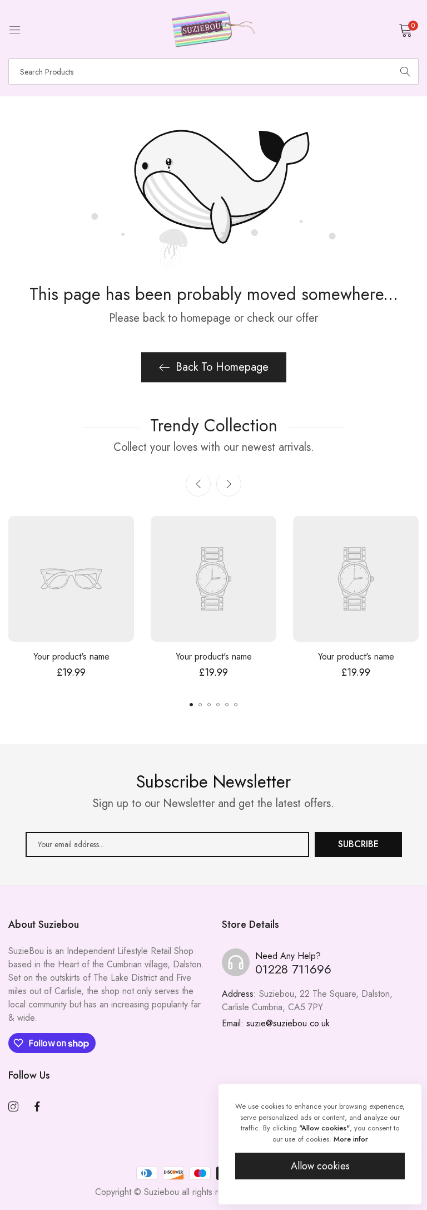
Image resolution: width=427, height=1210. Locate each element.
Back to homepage (222, 367)
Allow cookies (320, 1166)
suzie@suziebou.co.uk (276, 1023)
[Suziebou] (213, 29)
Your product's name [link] (71, 656)
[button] (228, 483)
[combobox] (213, 71)
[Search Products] (405, 71)
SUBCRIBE (358, 844)
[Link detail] (13, 1107)
